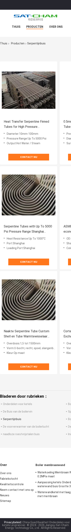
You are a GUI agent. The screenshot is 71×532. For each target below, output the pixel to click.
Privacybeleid (12, 522)
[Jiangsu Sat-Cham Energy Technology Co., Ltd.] (35, 18)
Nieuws (4, 495)
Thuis (16, 26)
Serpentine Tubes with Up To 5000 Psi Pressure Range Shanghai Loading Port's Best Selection (28, 229)
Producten (34, 26)
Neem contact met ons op (17, 489)
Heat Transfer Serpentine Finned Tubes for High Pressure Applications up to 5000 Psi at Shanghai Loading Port (26, 124)
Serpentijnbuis (12, 419)
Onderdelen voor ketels (17, 404)
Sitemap (5, 500)
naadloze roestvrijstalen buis (21, 434)
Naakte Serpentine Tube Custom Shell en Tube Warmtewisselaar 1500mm (26, 334)
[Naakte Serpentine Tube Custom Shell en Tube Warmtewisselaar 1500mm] (28, 300)
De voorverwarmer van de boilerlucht (26, 426)
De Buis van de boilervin (17, 411)
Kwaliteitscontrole (12, 484)
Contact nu (28, 157)
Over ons (56, 26)
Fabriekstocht (9, 478)
